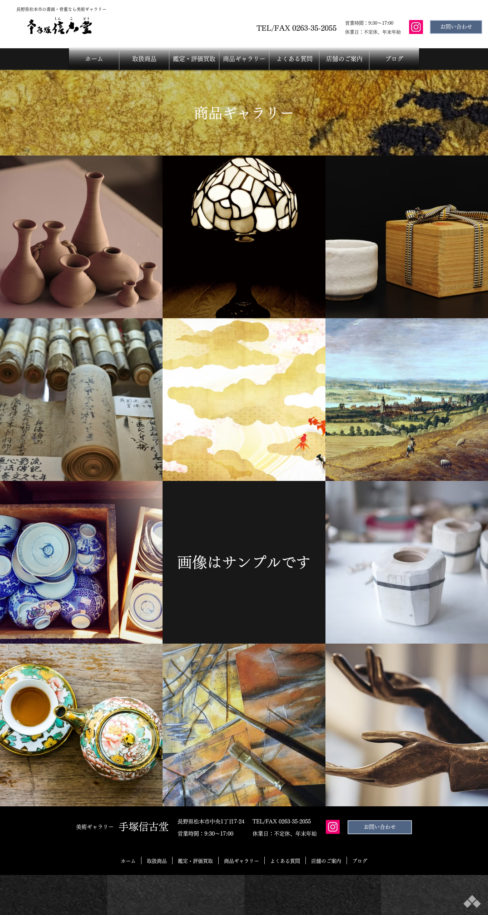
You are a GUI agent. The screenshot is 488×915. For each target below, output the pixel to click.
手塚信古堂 (144, 827)
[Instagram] (416, 27)
